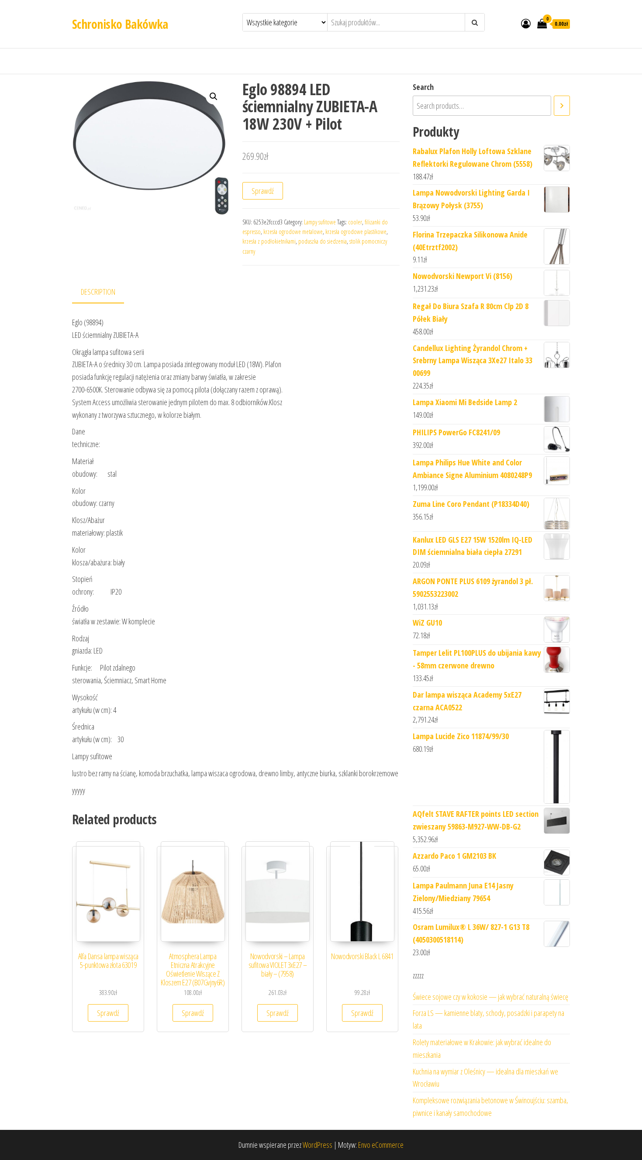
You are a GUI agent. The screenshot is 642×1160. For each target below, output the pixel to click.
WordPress (317, 1144)
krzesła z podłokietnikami (269, 241)
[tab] (104, 292)
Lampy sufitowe (320, 222)
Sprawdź (263, 191)
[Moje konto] (526, 23)
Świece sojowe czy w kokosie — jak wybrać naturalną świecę (490, 996)
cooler (355, 222)
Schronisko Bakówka (120, 24)
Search (423, 87)
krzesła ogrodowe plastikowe (356, 231)
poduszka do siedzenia (322, 241)
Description (98, 291)
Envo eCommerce (381, 1144)
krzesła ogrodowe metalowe (293, 231)
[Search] (562, 106)
